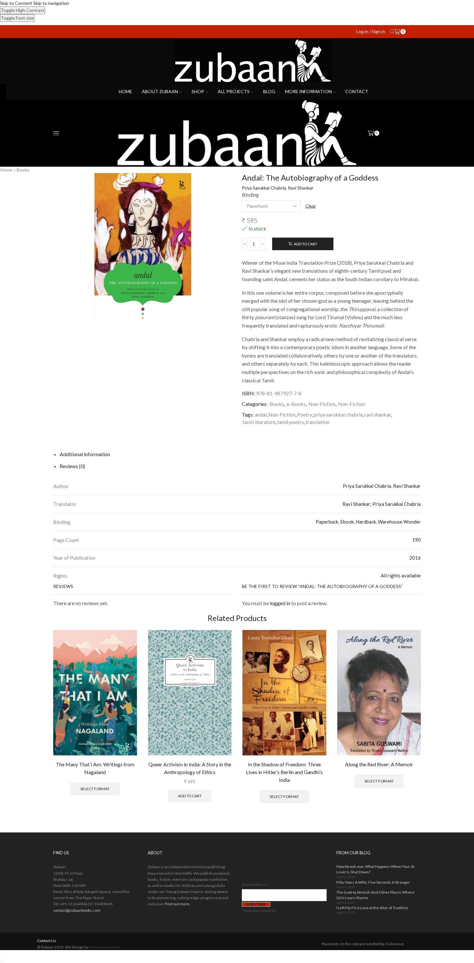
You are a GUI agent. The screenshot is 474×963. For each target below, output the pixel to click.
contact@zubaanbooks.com (77, 910)
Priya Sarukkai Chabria (264, 188)
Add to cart (305, 243)
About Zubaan (160, 91)
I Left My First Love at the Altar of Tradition (372, 907)
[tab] (85, 454)
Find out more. (177, 903)
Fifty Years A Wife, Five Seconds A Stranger (373, 882)
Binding (250, 195)
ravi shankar (377, 414)
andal (261, 414)
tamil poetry (290, 422)
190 (416, 540)
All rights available (401, 575)
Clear (310, 206)
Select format (95, 788)
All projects (234, 91)
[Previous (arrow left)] (0, 961)
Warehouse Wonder (399, 522)
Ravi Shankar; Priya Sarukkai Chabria (381, 504)
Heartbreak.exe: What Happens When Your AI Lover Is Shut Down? (375, 869)
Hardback (366, 522)
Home (125, 91)
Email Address (255, 884)
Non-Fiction (321, 404)
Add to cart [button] (190, 795)
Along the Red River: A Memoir (379, 764)
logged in (280, 603)
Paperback (327, 522)
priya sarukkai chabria (338, 414)
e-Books (296, 404)
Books (23, 169)
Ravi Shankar (300, 188)
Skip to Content (16, 3)
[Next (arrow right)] (3, 961)
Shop (198, 91)
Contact (356, 91)
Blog (269, 91)
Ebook (347, 522)
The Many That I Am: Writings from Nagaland (95, 768)
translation (318, 422)
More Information (308, 91)
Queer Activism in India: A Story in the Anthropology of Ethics (189, 768)
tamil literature (258, 422)
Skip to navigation (51, 3)
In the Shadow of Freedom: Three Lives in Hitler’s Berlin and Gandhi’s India (284, 772)
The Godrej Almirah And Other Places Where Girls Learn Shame (375, 895)
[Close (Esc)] (0, 955)
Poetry (304, 414)
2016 (415, 558)
